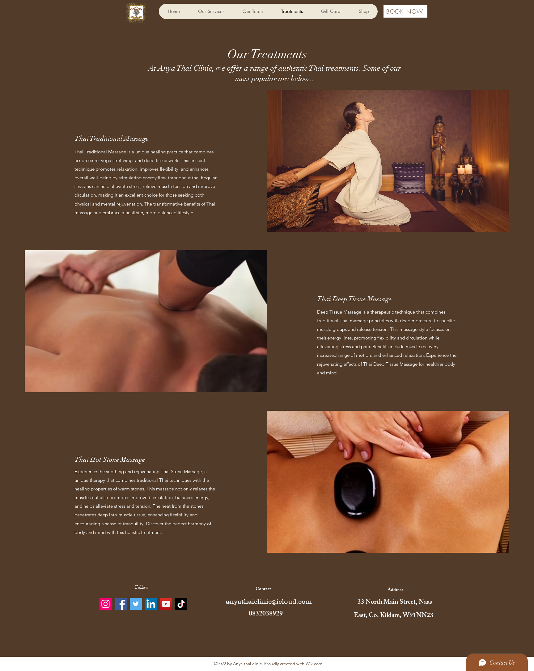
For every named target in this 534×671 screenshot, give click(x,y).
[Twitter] (136, 604)
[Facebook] (121, 604)
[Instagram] (106, 604)
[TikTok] (181, 604)
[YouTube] (166, 604)
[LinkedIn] (151, 604)
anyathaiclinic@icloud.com (269, 601)
